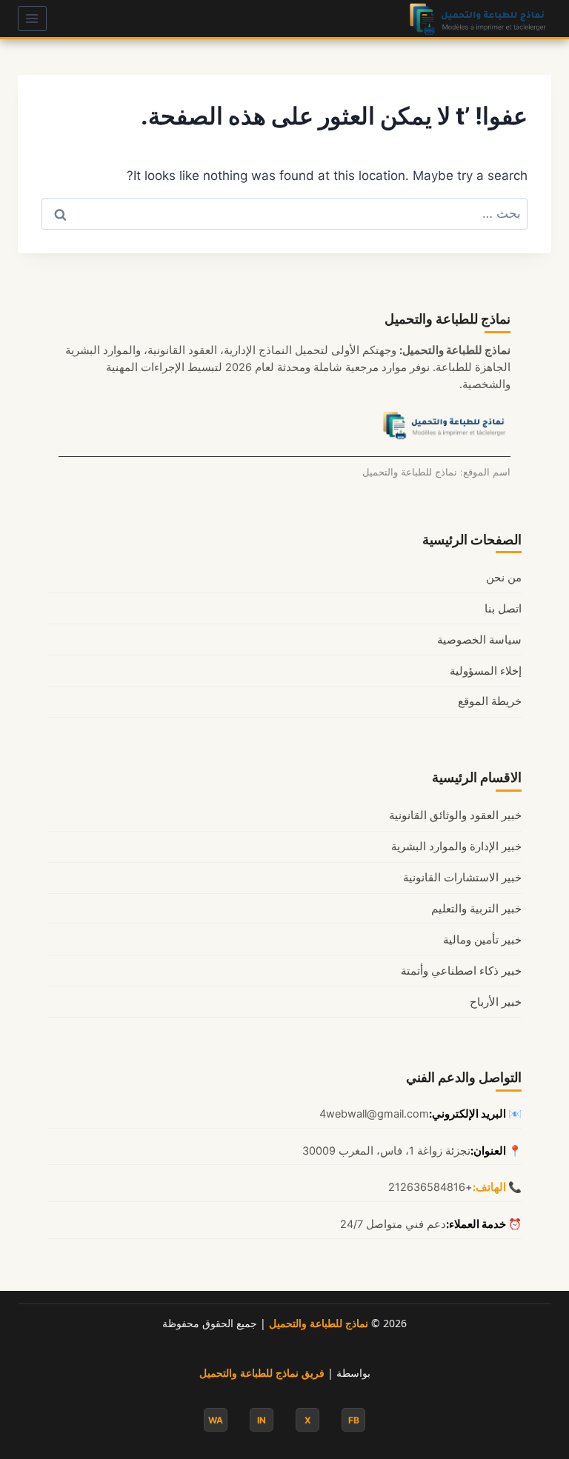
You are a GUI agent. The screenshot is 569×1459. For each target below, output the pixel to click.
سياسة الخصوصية (479, 640)
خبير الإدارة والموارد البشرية (456, 846)
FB (353, 1420)
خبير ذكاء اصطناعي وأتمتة (461, 971)
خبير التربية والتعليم (476, 908)
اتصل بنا (503, 608)
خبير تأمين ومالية (482, 939)
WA (215, 1420)
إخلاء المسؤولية (486, 671)
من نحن (504, 577)
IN (261, 1420)
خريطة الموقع (490, 701)
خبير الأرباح (496, 1002)
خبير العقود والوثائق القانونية (455, 815)
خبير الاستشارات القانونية (462, 877)
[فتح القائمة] (32, 18)
